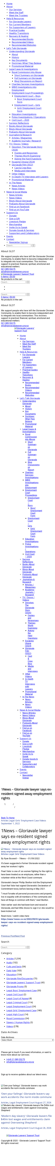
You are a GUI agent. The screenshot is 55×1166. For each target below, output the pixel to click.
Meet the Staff (16, 12)
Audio (9, 962)
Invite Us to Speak (18, 227)
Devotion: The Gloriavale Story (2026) (27, 148)
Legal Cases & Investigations (23, 69)
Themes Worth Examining (27, 155)
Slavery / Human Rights (18, 1022)
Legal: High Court (15, 1014)
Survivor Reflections (19, 123)
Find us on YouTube (19, 209)
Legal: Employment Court (19, 1006)
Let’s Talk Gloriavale (16, 48)
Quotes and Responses (26, 152)
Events (9, 236)
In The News (15, 182)
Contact (10, 239)
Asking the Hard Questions (27, 158)
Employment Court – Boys (27, 96)
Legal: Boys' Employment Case (21, 990)
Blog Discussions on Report (28, 81)
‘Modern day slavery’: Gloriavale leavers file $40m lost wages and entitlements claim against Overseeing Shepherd (26, 1119)
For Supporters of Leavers (22, 27)
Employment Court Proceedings (28, 92)
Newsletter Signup (18, 242)
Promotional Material (22, 66)
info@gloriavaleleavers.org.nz (20, 1062)
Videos (42, 820)
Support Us (12, 212)
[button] (8, 276)
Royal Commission (15, 1018)
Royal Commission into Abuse (26, 72)
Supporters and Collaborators (24, 233)
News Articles (18, 185)
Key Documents (19, 60)
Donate (13, 215)
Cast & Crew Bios (22, 167)
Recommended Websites (24, 45)
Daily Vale (11, 970)
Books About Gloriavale (21, 126)
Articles (10, 807)
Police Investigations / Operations (29, 117)
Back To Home (8, 818)
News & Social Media (16, 191)
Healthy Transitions (19, 33)
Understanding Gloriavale (22, 51)
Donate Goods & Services (21, 230)
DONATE (18, 782)
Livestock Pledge (17, 221)
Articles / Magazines (22, 137)
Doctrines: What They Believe (26, 63)
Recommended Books (22, 39)
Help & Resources (15, 18)
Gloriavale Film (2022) (22, 164)
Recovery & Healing (18, 36)
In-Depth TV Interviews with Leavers (30, 176)
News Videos (18, 188)
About (9, 6)
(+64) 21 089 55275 (15, 1059)
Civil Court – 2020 (20, 120)
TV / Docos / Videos (19, 143)
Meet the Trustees (18, 15)
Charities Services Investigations (28, 84)
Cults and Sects (13, 966)
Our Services (15, 9)
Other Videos (18, 173)
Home (9, 3)
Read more (6, 930)
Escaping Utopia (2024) (23, 161)
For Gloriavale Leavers (20, 21)
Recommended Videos (23, 42)
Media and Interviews (25, 170)
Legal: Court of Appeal (17, 998)
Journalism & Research (20, 134)
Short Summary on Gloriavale (29, 75)
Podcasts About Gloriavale (22, 131)
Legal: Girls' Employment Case (24, 820)
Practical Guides (17, 30)
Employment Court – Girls (27, 105)
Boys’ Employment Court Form (29, 100)
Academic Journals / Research (26, 140)
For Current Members (20, 24)
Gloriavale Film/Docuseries (19, 978)
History (15, 57)
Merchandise (15, 224)
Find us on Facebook (19, 206)
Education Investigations (24, 114)
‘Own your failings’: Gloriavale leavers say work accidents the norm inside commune (26, 1095)
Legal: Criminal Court (16, 1002)
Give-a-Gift (14, 218)
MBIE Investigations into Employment (24, 88)
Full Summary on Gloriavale (28, 78)
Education (11, 974)
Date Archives (7, 1037)
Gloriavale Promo (15, 986)
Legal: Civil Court (14, 994)
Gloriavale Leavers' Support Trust (23, 982)
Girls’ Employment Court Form (29, 109)
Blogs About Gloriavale (20, 129)
